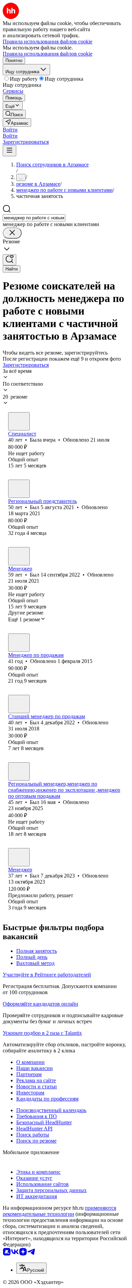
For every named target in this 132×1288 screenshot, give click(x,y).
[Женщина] (19, 421)
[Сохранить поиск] (9, 259)
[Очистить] (12, 233)
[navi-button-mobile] (9, 150)
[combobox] (34, 217)
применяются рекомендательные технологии (59, 1211)
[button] (10, 130)
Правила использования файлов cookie (47, 54)
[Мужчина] (19, 489)
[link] (14, 114)
